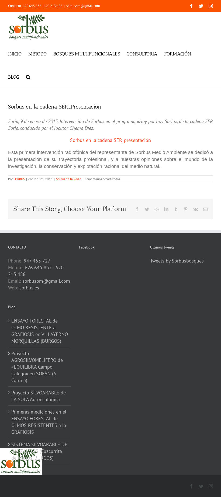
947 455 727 (37, 261)
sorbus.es (29, 288)
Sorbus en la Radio (68, 179)
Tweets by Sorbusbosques (177, 261)
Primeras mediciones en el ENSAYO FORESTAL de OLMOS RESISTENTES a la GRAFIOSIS (38, 422)
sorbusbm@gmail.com (83, 6)
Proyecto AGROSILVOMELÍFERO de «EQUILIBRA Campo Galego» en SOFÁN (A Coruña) (37, 366)
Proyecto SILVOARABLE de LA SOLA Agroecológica (38, 396)
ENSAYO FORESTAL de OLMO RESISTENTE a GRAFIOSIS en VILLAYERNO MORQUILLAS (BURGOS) (39, 331)
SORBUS (19, 179)
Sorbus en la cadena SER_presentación (110, 140)
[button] (28, 76)
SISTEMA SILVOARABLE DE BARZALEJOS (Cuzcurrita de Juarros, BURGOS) (39, 451)
